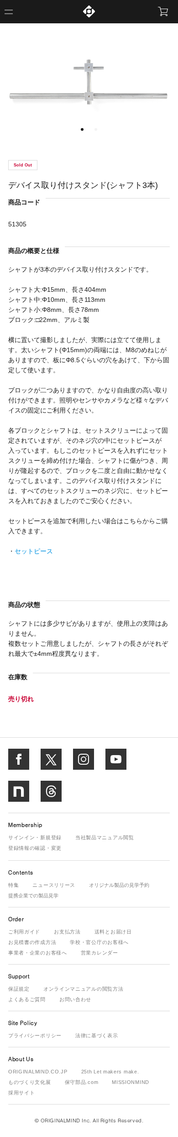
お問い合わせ (75, 999)
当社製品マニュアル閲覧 (104, 837)
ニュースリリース (53, 885)
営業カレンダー (99, 952)
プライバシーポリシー (35, 1035)
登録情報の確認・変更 (35, 848)
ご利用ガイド (24, 931)
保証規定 (19, 989)
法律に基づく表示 (96, 1035)
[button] (82, 129)
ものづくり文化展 (29, 1082)
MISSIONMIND (130, 1082)
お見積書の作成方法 (32, 942)
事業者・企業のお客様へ (37, 952)
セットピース (34, 551)
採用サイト (21, 1092)
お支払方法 (67, 931)
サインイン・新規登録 (35, 837)
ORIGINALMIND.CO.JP (38, 1071)
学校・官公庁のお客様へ (99, 942)
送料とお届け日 (113, 931)
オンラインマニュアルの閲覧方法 (83, 989)
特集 (13, 885)
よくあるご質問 (27, 999)
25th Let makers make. (110, 1071)
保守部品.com (82, 1082)
